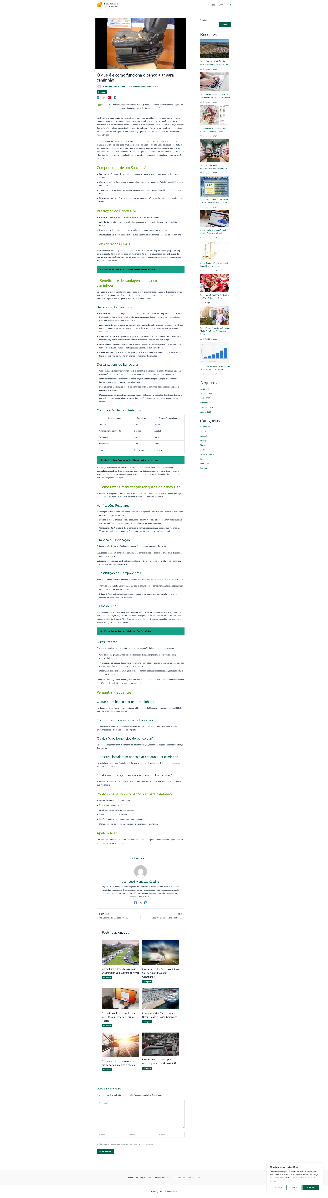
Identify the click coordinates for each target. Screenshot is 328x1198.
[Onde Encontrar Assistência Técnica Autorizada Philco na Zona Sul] (214, 115)
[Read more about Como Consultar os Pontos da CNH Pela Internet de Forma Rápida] (120, 998)
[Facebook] (98, 97)
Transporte (102, 92)
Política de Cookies (163, 1177)
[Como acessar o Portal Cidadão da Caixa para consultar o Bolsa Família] (214, 81)
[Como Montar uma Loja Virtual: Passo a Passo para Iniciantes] (214, 218)
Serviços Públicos (207, 454)
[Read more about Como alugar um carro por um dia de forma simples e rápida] (120, 1045)
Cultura (203, 431)
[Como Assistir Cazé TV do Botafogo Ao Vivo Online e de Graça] (214, 283)
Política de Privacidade (182, 1177)
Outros (203, 450)
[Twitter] (103, 97)
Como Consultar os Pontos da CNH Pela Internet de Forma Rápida (118, 1017)
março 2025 (205, 389)
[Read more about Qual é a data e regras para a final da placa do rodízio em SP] (160, 1044)
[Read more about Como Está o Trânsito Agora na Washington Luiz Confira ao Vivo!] (120, 952)
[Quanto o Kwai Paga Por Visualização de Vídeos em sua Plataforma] (214, 352)
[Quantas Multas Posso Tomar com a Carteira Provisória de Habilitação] (214, 186)
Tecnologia (204, 459)
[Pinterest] (109, 97)
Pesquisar (203, 20)
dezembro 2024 (206, 403)
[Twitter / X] (140, 902)
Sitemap (196, 1177)
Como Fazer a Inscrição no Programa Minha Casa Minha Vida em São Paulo (215, 331)
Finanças (203, 445)
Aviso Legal (140, 1177)
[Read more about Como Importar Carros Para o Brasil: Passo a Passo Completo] (160, 998)
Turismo (203, 468)
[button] (230, 5)
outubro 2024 (205, 412)
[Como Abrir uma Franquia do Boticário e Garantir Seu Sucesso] (214, 150)
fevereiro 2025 (206, 393)
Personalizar (278, 1187)
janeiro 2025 (205, 398)
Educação (204, 436)
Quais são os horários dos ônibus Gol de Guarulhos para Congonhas (160, 973)
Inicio (130, 1177)
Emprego (203, 440)
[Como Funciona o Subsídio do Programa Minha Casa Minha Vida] (214, 48)
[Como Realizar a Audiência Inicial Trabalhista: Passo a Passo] (214, 250)
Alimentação (205, 427)
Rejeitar (295, 1187)
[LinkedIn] (115, 97)
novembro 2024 (206, 407)
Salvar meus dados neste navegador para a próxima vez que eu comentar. (126, 1144)
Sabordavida (111, 3)
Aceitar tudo (310, 1187)
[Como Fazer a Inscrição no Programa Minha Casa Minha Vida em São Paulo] (214, 315)
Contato (150, 1177)
